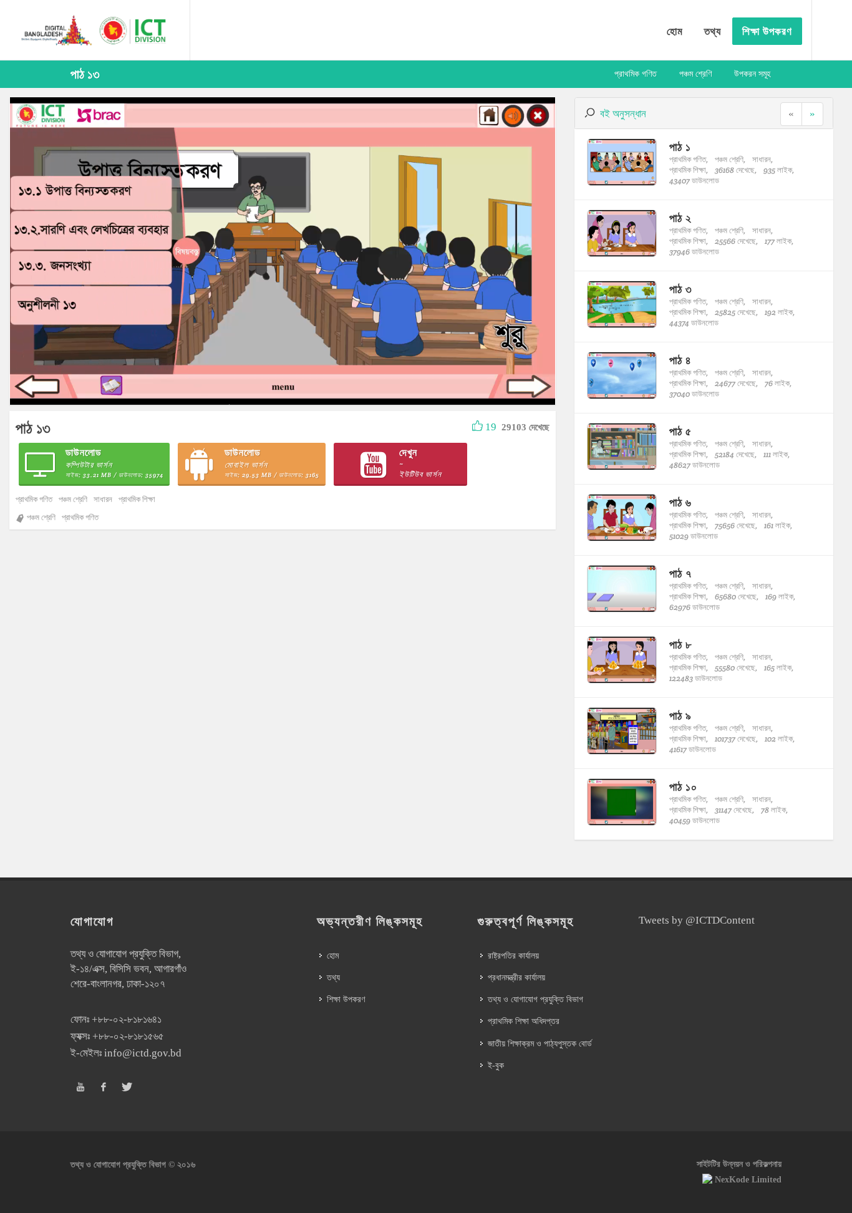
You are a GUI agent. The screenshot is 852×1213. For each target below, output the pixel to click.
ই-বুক (496, 1065)
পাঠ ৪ (680, 360)
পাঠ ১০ (683, 786)
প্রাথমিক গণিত (635, 74)
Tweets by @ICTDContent (697, 920)
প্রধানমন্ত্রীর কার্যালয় (516, 977)
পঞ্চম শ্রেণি (695, 74)
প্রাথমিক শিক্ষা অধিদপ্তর (523, 1021)
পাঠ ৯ (680, 715)
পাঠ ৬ (680, 502)
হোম (333, 955)
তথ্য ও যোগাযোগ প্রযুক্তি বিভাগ (535, 999)
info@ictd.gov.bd (143, 1053)
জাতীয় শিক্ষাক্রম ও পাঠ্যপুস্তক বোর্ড (540, 1043)
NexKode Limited (748, 1179)
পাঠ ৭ (680, 573)
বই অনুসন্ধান (623, 114)
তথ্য (333, 977)
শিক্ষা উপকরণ (346, 999)
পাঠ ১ (680, 146)
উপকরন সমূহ (752, 74)
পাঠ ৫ (680, 431)
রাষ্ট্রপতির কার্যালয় (513, 955)
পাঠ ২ (680, 218)
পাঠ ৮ (680, 644)
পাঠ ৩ (680, 289)
